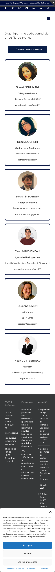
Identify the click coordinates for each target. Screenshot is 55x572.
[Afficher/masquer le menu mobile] (48, 18)
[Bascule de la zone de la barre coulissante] (52, 3)
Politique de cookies (15, 568)
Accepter (27, 545)
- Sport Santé (27, 466)
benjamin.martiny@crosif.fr (27, 214)
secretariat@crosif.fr (27, 160)
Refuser (27, 553)
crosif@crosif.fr (11, 432)
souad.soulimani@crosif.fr (27, 105)
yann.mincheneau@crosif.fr (27, 269)
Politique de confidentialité (37, 568)
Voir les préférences (27, 562)
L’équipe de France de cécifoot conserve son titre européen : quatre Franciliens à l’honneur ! (44, 465)
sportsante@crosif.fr (27, 324)
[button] (50, 511)
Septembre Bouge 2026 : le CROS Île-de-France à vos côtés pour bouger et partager (44, 423)
